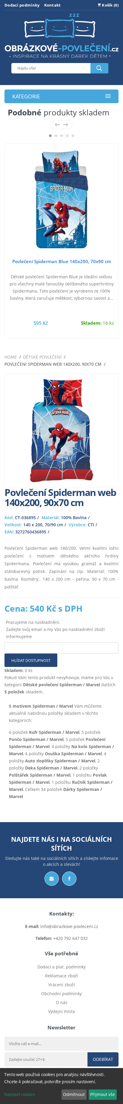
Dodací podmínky (22, 5)
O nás (61, 1002)
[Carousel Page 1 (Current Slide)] (50, 135)
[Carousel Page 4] (67, 135)
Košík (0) (110, 5)
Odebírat (103, 1059)
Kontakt (52, 5)
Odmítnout (74, 1094)
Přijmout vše (102, 1094)
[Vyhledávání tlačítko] (99, 68)
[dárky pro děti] (61, 59)
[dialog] (61, 1086)
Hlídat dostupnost (30, 660)
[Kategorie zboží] (108, 96)
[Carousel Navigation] (61, 124)
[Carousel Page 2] (56, 135)
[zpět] (57, 125)
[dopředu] (65, 125)
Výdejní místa (61, 1011)
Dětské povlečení (42, 357)
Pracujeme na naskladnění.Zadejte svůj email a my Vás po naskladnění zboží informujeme (55, 629)
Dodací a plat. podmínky (61, 967)
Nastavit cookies (19, 1094)
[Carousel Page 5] (73, 135)
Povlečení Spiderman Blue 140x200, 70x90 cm (61, 261)
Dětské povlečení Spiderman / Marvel (61, 684)
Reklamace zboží (61, 976)
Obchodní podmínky (61, 993)
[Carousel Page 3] (61, 135)
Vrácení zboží (61, 984)
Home (10, 357)
